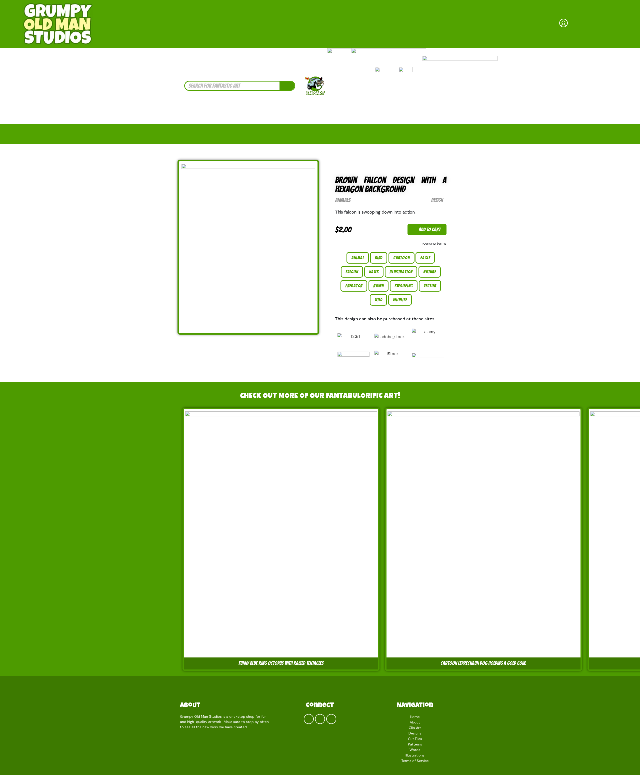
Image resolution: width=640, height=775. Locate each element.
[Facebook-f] (309, 719)
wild (378, 299)
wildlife (400, 299)
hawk (374, 271)
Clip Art (415, 727)
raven (378, 285)
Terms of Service (415, 760)
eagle (425, 257)
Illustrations (415, 755)
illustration (401, 271)
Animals (342, 200)
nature (429, 271)
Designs (414, 733)
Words (415, 749)
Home (415, 716)
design (437, 200)
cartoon (401, 257)
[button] (427, 229)
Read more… (258, 727)
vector (430, 285)
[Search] (287, 86)
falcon (352, 271)
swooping (403, 285)
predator (353, 285)
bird (378, 257)
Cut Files (415, 738)
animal (357, 257)
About (190, 705)
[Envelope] (331, 719)
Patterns (415, 744)
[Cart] (599, 24)
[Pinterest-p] (320, 719)
